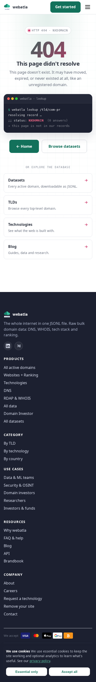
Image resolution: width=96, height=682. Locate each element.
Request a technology (23, 598)
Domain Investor (18, 413)
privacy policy (40, 661)
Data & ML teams (19, 477)
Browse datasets (64, 146)
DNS (7, 390)
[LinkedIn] (8, 346)
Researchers (15, 500)
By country (13, 458)
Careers (10, 590)
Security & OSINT (19, 485)
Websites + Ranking (21, 375)
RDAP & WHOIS (17, 398)
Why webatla (15, 530)
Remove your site (19, 606)
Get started (65, 6)
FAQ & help (13, 538)
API (7, 553)
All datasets (14, 421)
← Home (24, 146)
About (9, 583)
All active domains (19, 367)
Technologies (15, 382)
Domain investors (19, 492)
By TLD (10, 443)
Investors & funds (19, 508)
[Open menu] (87, 7)
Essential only (26, 672)
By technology (16, 451)
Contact (10, 614)
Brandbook (14, 561)
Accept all (69, 672)
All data (10, 406)
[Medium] (18, 346)
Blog (8, 545)
